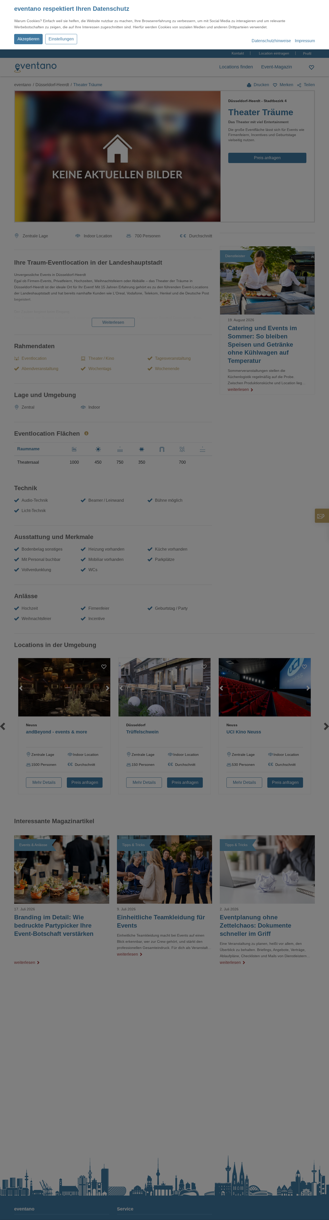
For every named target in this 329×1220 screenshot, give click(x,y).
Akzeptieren (28, 39)
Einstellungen (61, 39)
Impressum (305, 41)
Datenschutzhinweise (271, 41)
